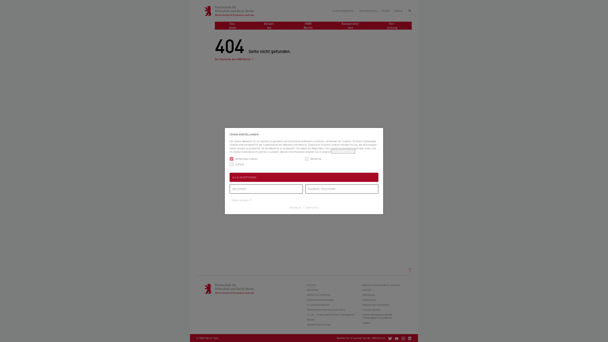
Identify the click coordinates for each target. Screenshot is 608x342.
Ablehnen (239, 188)
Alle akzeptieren (244, 177)
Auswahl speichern (321, 188)
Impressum (295, 207)
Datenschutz (312, 207)
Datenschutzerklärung (343, 151)
